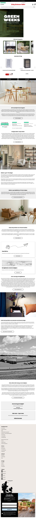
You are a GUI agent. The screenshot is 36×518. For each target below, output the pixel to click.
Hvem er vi (3, 447)
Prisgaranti (3, 451)
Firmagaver (3, 466)
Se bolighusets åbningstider (18, 397)
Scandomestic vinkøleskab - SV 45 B (27, 70)
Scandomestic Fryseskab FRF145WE (9, 70)
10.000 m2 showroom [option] (23, 2)
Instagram (4, 473)
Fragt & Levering (3, 429)
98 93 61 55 (18, 407)
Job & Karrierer (3, 450)
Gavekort (2, 462)
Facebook (4, 471)
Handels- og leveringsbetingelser (6, 433)
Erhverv (2, 440)
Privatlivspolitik (3, 437)
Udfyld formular (18, 418)
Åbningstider (3, 448)
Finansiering (3, 434)
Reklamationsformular (4, 439)
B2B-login (2, 465)
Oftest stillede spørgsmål (5, 432)
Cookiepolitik (3, 436)
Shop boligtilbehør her (18, 289)
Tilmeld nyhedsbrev (4, 443)
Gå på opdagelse (18, 118)
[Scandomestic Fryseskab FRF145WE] (9, 63)
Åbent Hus (2, 455)
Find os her (18, 272)
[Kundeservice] (32, 4)
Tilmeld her (9, 509)
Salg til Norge (3, 442)
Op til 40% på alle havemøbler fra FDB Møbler (18, 0)
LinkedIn (4, 475)
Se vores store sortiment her (18, 197)
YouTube (4, 477)
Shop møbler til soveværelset (7, 331)
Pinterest (4, 479)
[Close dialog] (34, 493)
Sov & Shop (3, 428)
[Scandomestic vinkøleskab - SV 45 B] (27, 63)
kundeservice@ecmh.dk (18, 408)
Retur (2, 430)
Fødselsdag (3, 456)
